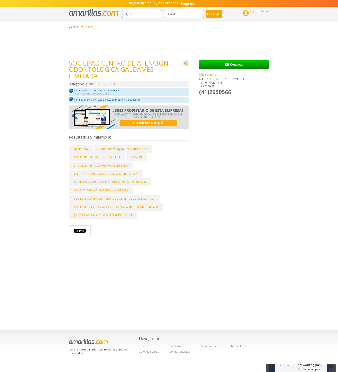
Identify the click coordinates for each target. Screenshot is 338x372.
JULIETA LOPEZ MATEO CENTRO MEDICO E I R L (103, 215)
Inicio (142, 346)
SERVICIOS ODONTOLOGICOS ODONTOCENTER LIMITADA (110, 182)
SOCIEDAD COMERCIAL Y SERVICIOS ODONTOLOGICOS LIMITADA (114, 198)
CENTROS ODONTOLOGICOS (102, 84)
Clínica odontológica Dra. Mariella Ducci (123, 149)
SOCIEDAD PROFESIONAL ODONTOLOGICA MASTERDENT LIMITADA (116, 207)
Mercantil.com (239, 346)
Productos (176, 346)
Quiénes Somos (149, 351)
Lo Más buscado (180, 351)
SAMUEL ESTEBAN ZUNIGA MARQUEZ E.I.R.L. (101, 165)
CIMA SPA (137, 157)
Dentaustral (81, 149)
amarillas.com (93, 13)
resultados (87, 27)
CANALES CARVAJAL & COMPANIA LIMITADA (101, 190)
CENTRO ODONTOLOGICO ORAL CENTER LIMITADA (106, 174)
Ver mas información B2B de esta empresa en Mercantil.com (107, 99)
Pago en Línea (209, 346)
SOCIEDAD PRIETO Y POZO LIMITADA (97, 157)
